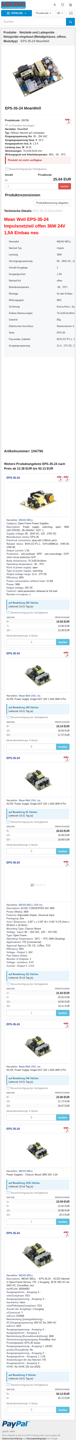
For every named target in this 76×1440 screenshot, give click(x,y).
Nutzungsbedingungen (37, 1438)
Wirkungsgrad (16, 300)
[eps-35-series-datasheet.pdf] (68, 122)
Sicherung (14, 306)
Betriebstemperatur (19, 287)
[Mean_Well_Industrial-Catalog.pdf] (67, 479)
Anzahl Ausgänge (18, 267)
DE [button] (58, 13)
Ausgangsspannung (19, 345)
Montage (13, 293)
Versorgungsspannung (20, 261)
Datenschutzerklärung (12, 1438)
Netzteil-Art (15, 280)
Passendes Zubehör (19, 339)
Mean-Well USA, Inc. (30, 695)
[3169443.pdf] (67, 1234)
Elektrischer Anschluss (21, 326)
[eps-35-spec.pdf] (67, 655)
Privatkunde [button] (42, 13)
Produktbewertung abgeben (52, 202)
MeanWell (22, 129)
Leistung (13, 254)
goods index (8, 1431)
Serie (11, 332)
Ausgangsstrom (17, 274)
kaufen (65, 186)
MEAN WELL (26, 520)
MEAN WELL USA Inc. (31, 904)
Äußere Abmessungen (20, 313)
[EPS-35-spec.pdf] (60, 479)
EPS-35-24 (13, 477)
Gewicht (13, 319)
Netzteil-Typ (15, 248)
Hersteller (14, 241)
